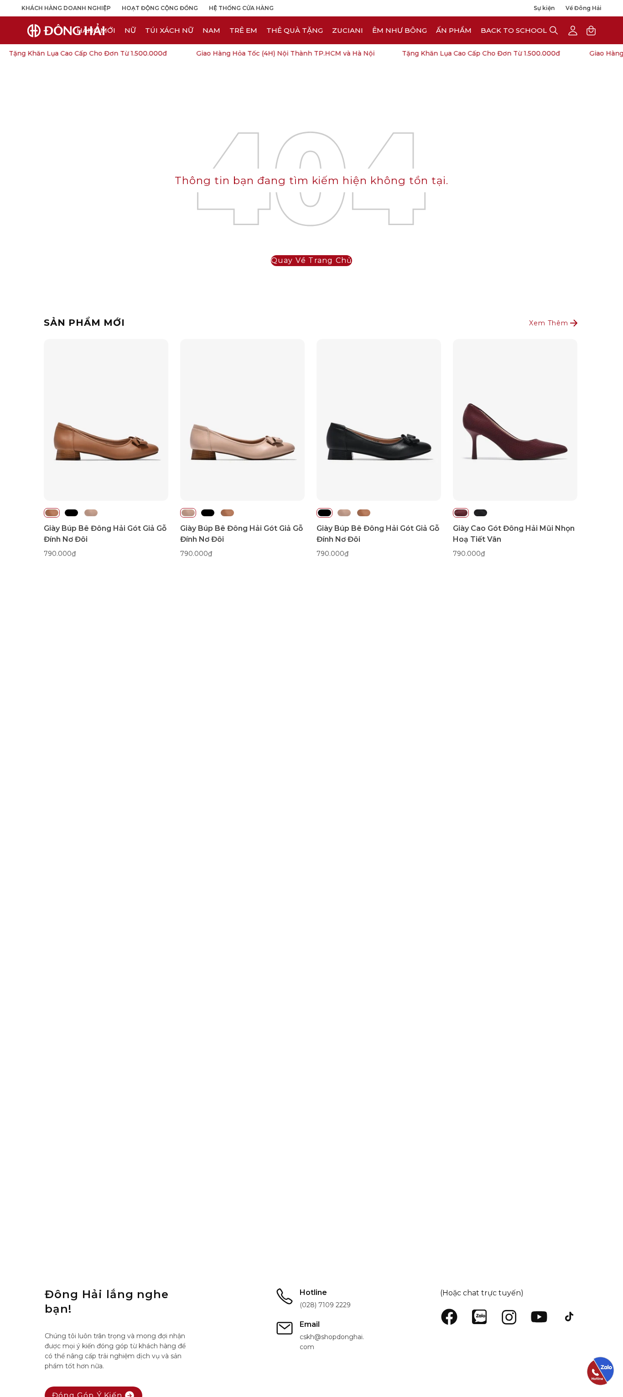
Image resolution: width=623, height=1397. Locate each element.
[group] (311, 449)
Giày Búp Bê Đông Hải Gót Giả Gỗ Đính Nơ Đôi (105, 534)
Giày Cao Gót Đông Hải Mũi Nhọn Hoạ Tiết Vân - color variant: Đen (480, 513)
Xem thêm (548, 323)
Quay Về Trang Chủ (311, 260)
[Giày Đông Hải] (66, 30)
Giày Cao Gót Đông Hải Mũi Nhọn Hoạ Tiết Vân (514, 534)
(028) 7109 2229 (325, 1305)
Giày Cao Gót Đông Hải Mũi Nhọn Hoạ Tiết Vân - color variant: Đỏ (461, 513)
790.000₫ (60, 554)
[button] (347, 30)
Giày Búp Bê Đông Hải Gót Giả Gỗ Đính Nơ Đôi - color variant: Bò (52, 513)
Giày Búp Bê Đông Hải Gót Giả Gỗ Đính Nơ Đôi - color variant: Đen (71, 513)
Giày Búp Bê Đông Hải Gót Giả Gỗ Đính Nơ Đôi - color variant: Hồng (91, 513)
